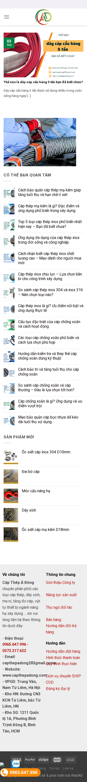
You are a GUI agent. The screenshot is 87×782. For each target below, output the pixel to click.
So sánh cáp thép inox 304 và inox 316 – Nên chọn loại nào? (50, 292)
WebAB (77, 776)
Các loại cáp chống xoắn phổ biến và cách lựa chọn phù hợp (48, 340)
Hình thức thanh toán (63, 657)
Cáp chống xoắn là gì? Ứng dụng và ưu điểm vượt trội (50, 403)
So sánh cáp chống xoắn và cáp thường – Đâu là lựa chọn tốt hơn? (46, 387)
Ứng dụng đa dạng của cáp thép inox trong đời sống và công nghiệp (49, 240)
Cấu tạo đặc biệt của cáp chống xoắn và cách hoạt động (49, 324)
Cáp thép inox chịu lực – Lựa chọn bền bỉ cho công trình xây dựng (50, 276)
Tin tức (54, 768)
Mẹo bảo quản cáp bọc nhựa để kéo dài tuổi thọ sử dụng (48, 419)
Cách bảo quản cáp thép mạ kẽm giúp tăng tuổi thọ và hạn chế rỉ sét (49, 192)
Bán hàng (53, 619)
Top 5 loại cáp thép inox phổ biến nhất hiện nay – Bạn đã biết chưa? (50, 224)
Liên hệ (68, 768)
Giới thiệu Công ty (60, 582)
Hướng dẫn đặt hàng (63, 651)
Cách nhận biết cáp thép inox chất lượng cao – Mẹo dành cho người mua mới (49, 258)
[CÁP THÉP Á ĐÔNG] (43, 16)
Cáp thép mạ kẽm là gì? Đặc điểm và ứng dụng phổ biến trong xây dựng (48, 208)
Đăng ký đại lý (58, 688)
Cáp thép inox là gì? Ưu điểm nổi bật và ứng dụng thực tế (50, 308)
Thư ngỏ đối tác (59, 607)
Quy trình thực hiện (61, 663)
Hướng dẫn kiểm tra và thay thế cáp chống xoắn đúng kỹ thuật (47, 356)
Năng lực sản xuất (61, 595)
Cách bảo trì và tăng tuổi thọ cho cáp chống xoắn (48, 371)
